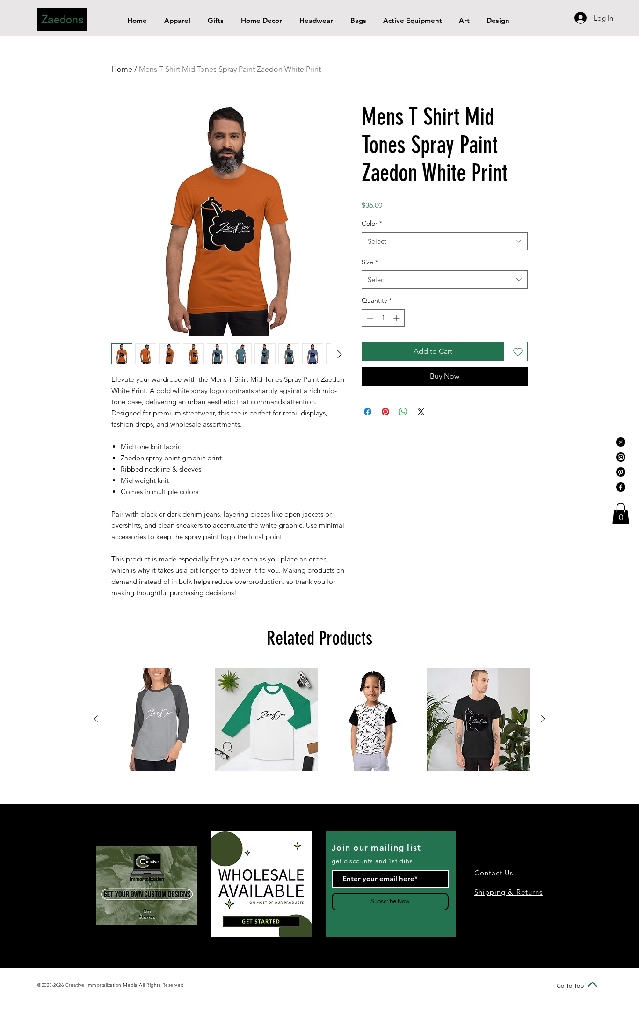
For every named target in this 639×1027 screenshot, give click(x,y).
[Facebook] (620, 487)
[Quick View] (160, 719)
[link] (621, 513)
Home (121, 69)
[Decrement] (369, 318)
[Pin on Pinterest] (385, 411)
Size (370, 262)
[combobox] (445, 241)
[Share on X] (421, 411)
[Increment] (397, 318)
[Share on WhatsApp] (403, 411)
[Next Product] (543, 718)
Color (372, 223)
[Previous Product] (96, 718)
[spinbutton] (383, 318)
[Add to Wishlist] (518, 351)
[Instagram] (620, 457)
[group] (319, 719)
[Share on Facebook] (367, 411)
